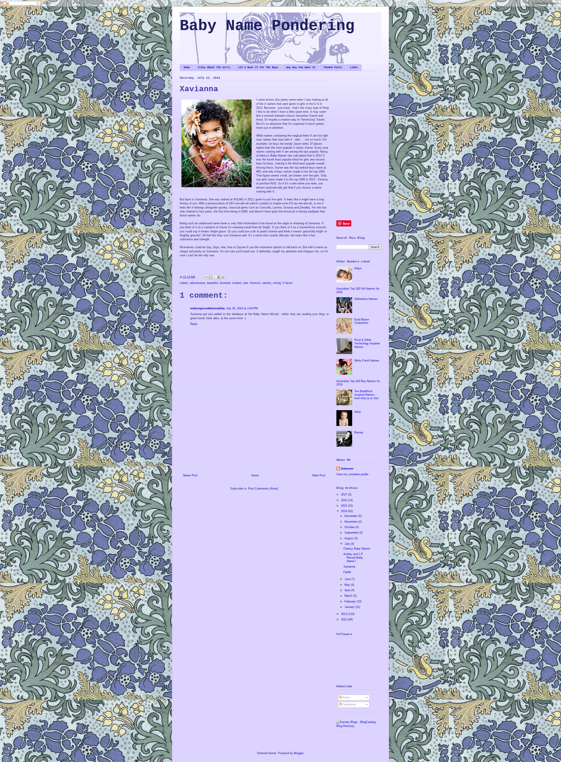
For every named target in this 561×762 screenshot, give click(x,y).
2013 (344, 614)
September (351, 532)
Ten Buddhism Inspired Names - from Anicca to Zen (366, 395)
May (347, 584)
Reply (193, 324)
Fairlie (347, 572)
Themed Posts (332, 67)
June (348, 579)
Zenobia (305, 207)
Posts (346, 697)
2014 (344, 511)
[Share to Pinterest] (223, 277)
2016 (344, 500)
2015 (344, 505)
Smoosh (255, 283)
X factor (287, 283)
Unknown (347, 468)
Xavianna (349, 566)
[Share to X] (215, 277)
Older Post (318, 475)
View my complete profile (352, 474)
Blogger (298, 753)
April (347, 590)
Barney (358, 432)
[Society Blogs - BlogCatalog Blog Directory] (358, 726)
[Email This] (206, 277)
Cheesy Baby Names (356, 548)
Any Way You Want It (300, 67)
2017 (344, 494)
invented (225, 283)
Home (187, 67)
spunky (266, 283)
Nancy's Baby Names (273, 155)
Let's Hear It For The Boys (258, 67)
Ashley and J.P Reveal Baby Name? (353, 557)
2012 (344, 619)
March (348, 595)
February (350, 601)
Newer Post (190, 475)
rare (245, 283)
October (349, 527)
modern (236, 283)
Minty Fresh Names (366, 360)
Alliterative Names (366, 299)
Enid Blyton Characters (361, 321)
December (351, 516)
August (349, 538)
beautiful (212, 283)
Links (354, 67)
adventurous (197, 283)
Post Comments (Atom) (263, 488)
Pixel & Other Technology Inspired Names (367, 343)
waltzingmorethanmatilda (207, 308)
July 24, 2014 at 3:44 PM (242, 308)
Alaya (358, 268)
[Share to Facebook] (219, 277)
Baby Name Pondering (267, 26)
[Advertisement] (254, 430)
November (351, 521)
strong (277, 283)
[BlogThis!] (210, 277)
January (349, 607)
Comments (349, 704)
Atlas (357, 411)
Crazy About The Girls (214, 67)
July (347, 543)
